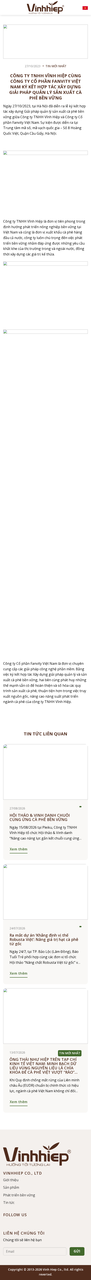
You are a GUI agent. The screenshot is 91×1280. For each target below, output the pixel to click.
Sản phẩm (11, 1187)
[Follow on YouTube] (20, 1222)
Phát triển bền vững (19, 1195)
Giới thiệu (10, 1180)
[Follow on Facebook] (5, 1222)
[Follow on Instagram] (13, 1222)
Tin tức (8, 1202)
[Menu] (6, 7)
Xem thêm (19, 849)
